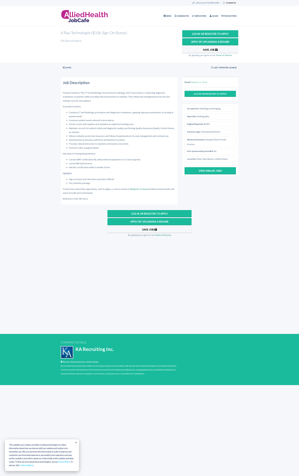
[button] (67, 67)
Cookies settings (26, 465)
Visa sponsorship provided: (200, 151)
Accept (75, 442)
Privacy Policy (64, 462)
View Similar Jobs (210, 170)
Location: (191, 159)
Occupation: (193, 108)
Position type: (194, 131)
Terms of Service (224, 55)
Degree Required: (195, 124)
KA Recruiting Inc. (95, 349)
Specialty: (192, 116)
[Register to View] (139, 189)
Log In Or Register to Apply (210, 34)
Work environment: (196, 139)
